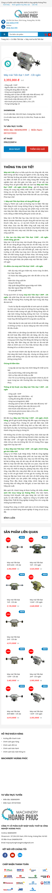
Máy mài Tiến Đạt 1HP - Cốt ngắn (36, 563)
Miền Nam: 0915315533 (12, 803)
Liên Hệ (34, 5)
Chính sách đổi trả (10, 745)
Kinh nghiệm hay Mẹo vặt (21, 5)
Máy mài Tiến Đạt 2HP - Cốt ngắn (36, 675)
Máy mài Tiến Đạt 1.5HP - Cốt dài (13, 675)
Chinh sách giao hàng (11, 741)
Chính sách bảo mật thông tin (14, 752)
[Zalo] (19, 855)
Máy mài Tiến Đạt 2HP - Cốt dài (13, 638)
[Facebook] (5, 855)
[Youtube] (12, 855)
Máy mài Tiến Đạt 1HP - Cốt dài (13, 601)
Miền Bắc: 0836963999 (11, 799)
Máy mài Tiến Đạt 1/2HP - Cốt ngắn (36, 601)
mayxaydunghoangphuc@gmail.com (20, 842)
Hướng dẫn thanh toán (12, 738)
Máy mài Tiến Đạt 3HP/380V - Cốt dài (14, 712)
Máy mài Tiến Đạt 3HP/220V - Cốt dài (14, 563)
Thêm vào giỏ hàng (37, 150)
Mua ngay (14, 149)
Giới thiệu (6, 5)
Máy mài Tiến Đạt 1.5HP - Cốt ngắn (36, 712)
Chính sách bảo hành (11, 748)
